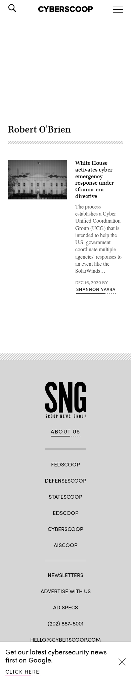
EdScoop (66, 512)
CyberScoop (65, 528)
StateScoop (65, 496)
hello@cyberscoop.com (65, 639)
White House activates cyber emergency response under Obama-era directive (94, 179)
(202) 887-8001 (66, 623)
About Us (65, 431)
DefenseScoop (65, 480)
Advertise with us (66, 591)
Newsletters (65, 574)
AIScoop (66, 544)
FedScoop (65, 464)
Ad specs (65, 607)
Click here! (23, 671)
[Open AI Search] (21, 8)
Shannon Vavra (96, 289)
